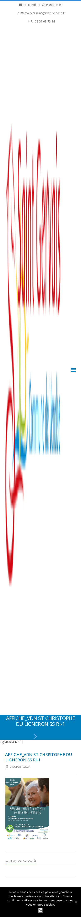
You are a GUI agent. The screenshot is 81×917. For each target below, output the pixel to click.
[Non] (76, 902)
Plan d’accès (53, 5)
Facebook (29, 5)
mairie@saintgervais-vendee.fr (44, 13)
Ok (40, 910)
